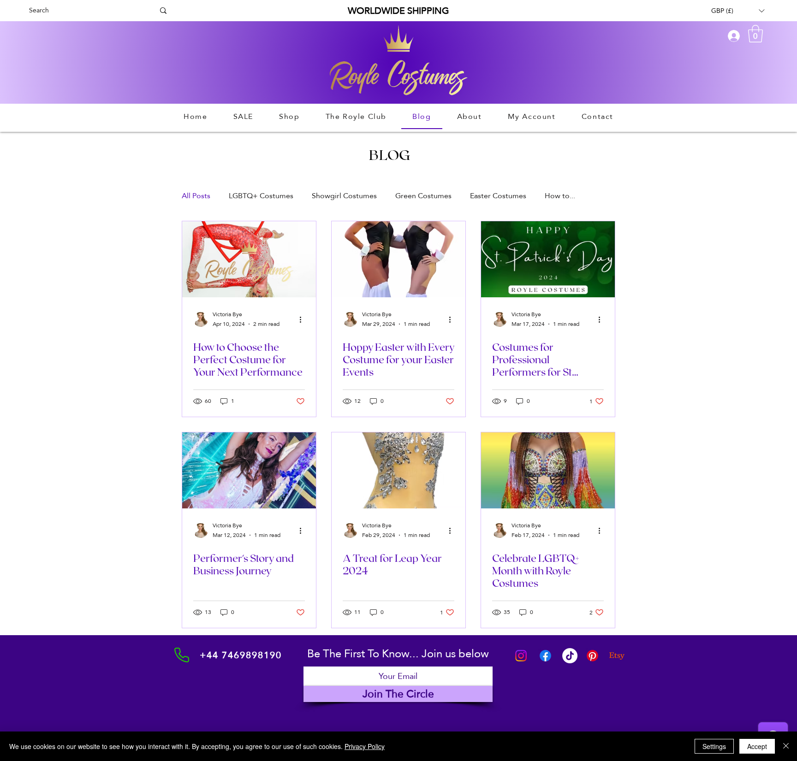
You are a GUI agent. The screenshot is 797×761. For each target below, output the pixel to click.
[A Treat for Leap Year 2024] (398, 470)
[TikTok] (569, 655)
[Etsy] (617, 655)
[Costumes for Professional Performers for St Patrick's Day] (548, 259)
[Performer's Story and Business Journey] (249, 470)
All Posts (196, 196)
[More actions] (303, 319)
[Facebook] (545, 655)
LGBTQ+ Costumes (261, 196)
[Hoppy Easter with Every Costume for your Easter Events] (398, 259)
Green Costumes (423, 196)
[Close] (785, 746)
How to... (560, 196)
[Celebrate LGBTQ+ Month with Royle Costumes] (548, 470)
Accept (757, 746)
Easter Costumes (498, 196)
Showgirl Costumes (344, 196)
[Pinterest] (592, 655)
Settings (714, 746)
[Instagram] (521, 655)
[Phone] (181, 655)
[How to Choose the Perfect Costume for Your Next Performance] (249, 259)
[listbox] (737, 10)
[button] (737, 10)
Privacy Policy (365, 746)
